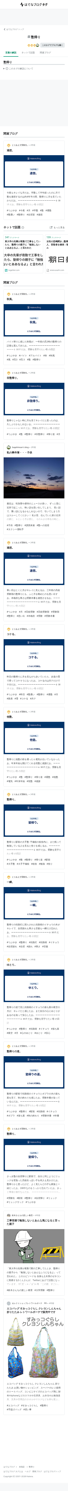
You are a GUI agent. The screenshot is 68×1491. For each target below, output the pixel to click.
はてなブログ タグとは (13, 1471)
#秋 (45, 355)
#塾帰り (21, 214)
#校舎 (34, 863)
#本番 (56, 1115)
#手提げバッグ (14, 1409)
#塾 (42, 210)
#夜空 (10, 1033)
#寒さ (37, 946)
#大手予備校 (23, 863)
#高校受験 (30, 611)
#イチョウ (54, 942)
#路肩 (10, 698)
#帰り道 (51, 434)
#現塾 (30, 781)
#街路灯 (33, 942)
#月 (28, 210)
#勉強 (42, 863)
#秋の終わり (33, 1115)
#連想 (40, 214)
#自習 (22, 946)
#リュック (52, 1198)
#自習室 (31, 214)
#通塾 (48, 210)
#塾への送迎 (43, 525)
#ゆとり (38, 1033)
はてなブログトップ (52, 1471)
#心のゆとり (26, 1033)
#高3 (14, 359)
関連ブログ (45, 52)
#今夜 (22, 210)
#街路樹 (43, 942)
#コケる (24, 698)
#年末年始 (20, 781)
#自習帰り (39, 1198)
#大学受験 (39, 1290)
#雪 (16, 698)
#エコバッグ (13, 1405)
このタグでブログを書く (52, 45)
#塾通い (11, 214)
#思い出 (21, 615)
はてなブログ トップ (15, 29)
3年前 (32, 542)
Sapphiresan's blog (20, 447)
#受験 (40, 615)
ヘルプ (28, 1471)
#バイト (23, 355)
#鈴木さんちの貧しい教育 (20, 1290)
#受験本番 (49, 615)
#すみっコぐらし (29, 1405)
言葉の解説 (10, 52)
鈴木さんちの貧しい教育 (22, 1215)
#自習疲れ (12, 946)
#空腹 (45, 946)
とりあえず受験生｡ (20, 145)
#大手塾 (11, 863)
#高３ (22, 359)
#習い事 (27, 1409)
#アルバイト (35, 355)
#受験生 (11, 1198)
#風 (8, 359)
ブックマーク (12, 237)
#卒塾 (35, 210)
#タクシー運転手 (15, 529)
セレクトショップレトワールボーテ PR (29, 1303)
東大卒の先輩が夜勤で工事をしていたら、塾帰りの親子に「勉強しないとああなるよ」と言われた (22, 244)
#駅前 (47, 859)
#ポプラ (11, 1115)
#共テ (33, 698)
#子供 (10, 525)
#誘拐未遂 (30, 525)
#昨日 (22, 694)
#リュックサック (15, 1202)
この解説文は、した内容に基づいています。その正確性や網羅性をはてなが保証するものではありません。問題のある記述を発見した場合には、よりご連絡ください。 (18, 69)
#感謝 (37, 781)
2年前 (32, 145)
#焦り (50, 863)
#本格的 (31, 615)
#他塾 (55, 777)
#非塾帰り (39, 434)
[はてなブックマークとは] (23, 227)
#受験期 (55, 611)
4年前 (37, 1215)
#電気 (10, 781)
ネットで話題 (28, 52)
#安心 (47, 1033)
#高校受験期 (43, 611)
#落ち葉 (55, 1028)
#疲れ (30, 946)
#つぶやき (12, 210)
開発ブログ (37, 1471)
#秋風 (52, 355)
